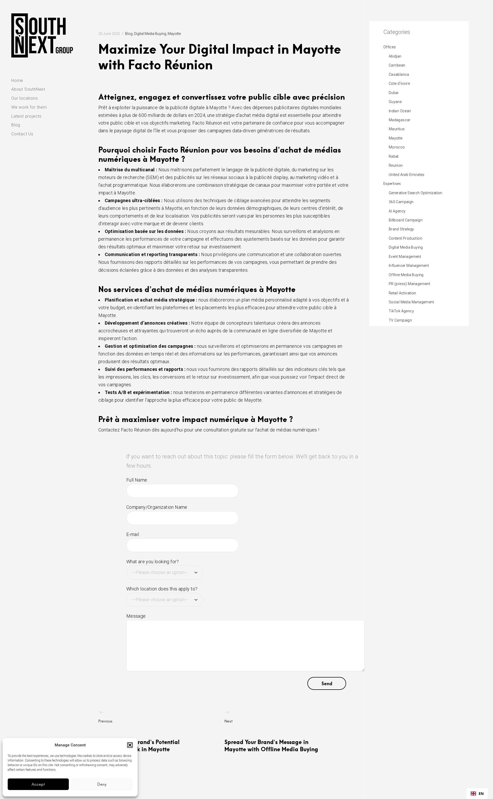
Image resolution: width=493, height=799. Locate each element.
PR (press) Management (409, 284)
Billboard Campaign (405, 220)
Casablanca (399, 74)
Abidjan (395, 56)
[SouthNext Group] (42, 35)
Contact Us (22, 133)
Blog (15, 125)
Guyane (395, 102)
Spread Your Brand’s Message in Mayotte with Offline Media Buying (271, 736)
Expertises (392, 184)
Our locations (24, 98)
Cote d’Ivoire (399, 83)
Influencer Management (409, 266)
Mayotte (174, 34)
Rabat (394, 156)
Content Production (405, 238)
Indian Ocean (400, 111)
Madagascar (400, 120)
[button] (129, 745)
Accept (38, 784)
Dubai (394, 93)
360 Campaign (401, 202)
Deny (102, 784)
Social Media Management (411, 302)
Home (17, 80)
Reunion (396, 165)
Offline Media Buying (406, 275)
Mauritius (397, 129)
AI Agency (397, 211)
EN (481, 793)
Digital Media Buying (150, 34)
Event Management (405, 257)
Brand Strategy (401, 229)
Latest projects (26, 116)
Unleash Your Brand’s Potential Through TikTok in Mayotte (138, 736)
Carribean (397, 65)
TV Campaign (400, 320)
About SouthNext (28, 89)
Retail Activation (402, 293)
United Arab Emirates (406, 175)
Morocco (397, 147)
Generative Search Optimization (415, 193)
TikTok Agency (401, 311)
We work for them (29, 107)
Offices (389, 47)
